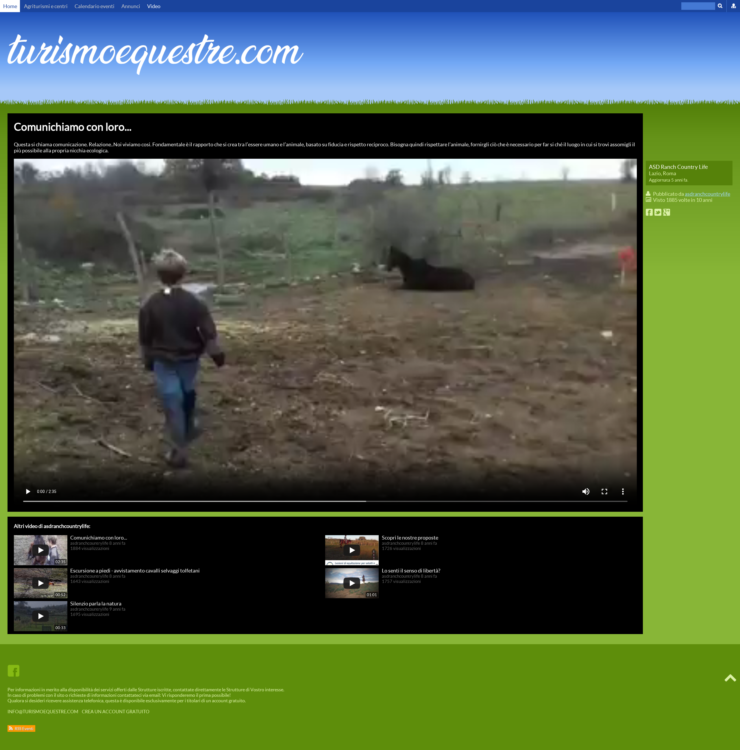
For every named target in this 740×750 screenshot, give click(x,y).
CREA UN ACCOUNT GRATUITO (115, 711)
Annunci (130, 6)
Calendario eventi (94, 6)
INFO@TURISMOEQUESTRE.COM (43, 711)
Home (10, 6)
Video (153, 6)
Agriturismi (46, 6)
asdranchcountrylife (707, 194)
